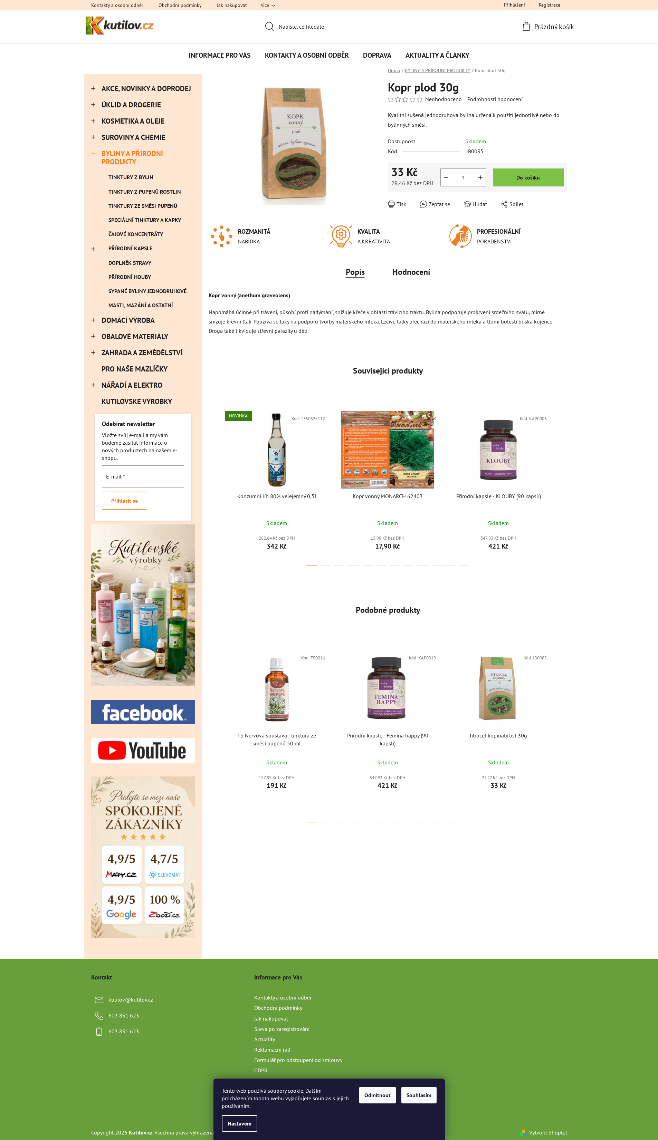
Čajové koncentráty (135, 234)
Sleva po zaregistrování (281, 1028)
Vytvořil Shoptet (548, 1132)
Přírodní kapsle (130, 248)
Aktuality (264, 1039)
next (561, 486)
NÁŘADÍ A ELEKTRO (132, 385)
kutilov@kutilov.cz (130, 999)
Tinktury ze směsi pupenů (142, 205)
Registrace (549, 5)
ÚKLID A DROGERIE (131, 104)
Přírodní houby (129, 276)
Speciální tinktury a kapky (144, 219)
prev (214, 486)
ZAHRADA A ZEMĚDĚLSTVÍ (142, 352)
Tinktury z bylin (130, 177)
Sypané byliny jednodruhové (147, 291)
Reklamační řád (272, 1049)
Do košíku (528, 177)
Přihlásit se (124, 500)
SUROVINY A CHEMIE (133, 137)
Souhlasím (419, 1095)
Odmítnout (377, 1095)
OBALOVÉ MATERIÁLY (135, 336)
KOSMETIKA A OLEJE (133, 121)
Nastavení (239, 1123)
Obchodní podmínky (180, 5)
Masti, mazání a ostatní (140, 305)
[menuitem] (220, 55)
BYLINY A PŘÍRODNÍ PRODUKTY (132, 158)
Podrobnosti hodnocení (495, 99)
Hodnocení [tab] (411, 272)
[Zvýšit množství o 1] (480, 177)
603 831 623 (123, 1015)
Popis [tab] (355, 272)
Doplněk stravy (129, 262)
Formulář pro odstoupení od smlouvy (298, 1059)
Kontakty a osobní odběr (117, 5)
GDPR (261, 1070)
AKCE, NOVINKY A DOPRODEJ (146, 88)
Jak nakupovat (232, 5)
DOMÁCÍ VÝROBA (128, 320)
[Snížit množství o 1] (446, 177)
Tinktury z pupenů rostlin (144, 191)
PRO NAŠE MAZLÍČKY (134, 369)
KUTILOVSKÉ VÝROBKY (137, 401)
